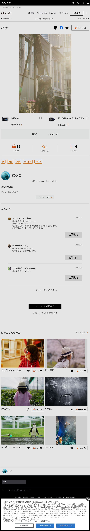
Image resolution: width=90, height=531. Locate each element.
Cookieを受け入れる (66, 525)
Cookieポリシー (26, 519)
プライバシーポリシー (32, 521)
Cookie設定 (24, 525)
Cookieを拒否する (45, 525)
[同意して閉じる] (87, 499)
